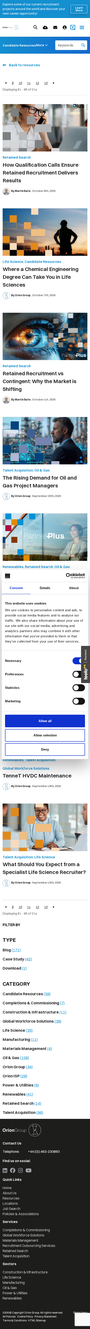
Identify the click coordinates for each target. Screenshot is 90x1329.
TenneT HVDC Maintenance (37, 775)
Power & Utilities (21, 1085)
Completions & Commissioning (34, 1002)
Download (15, 968)
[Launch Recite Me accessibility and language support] (72, 27)
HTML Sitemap (37, 1320)
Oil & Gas (42, 470)
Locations (10, 1203)
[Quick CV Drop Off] (45, 27)
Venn (84, 1312)
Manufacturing (20, 1039)
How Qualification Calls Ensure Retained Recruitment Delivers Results (40, 172)
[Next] (53, 83)
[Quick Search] (35, 27)
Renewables (13, 567)
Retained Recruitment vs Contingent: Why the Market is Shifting (39, 381)
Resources (11, 1198)
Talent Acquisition (18, 470)
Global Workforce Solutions (26, 768)
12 (37, 83)
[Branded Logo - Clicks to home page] (11, 27)
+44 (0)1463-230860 (44, 1151)
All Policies (9, 1316)
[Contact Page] (55, 27)
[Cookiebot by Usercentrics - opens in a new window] (66, 576)
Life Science (13, 261)
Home (7, 1188)
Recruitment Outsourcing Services (29, 1245)
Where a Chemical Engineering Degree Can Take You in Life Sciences (40, 277)
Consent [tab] (16, 588)
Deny (45, 749)
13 (46, 83)
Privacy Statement (46, 1316)
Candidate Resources (19, 45)
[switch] (79, 674)
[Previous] (6, 83)
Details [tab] (45, 588)
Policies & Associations (21, 1214)
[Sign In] (65, 27)
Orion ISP (15, 1075)
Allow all (45, 721)
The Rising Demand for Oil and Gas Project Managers (40, 481)
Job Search (11, 1208)
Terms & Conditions (15, 1320)
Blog (12, 949)
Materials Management (27, 1048)
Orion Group (18, 1066)
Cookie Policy (25, 1316)
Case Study (17, 959)
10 (20, 83)
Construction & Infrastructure (34, 1012)
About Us (10, 1193)
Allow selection (45, 735)
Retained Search (17, 157)
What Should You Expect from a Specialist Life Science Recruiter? (44, 868)
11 (29, 83)
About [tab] (74, 588)
